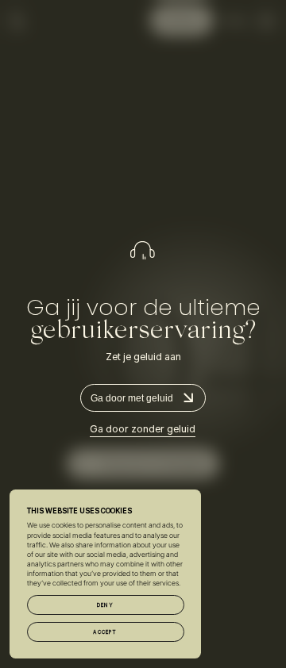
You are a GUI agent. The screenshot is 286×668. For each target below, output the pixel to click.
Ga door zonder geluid (142, 429)
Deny (105, 605)
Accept (105, 632)
